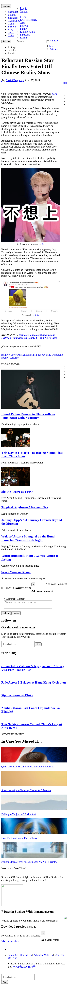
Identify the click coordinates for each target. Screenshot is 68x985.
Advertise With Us (43, 955)
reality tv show (9, 354)
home (52, 46)
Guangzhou (14, 20)
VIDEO (53, 40)
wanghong (57, 354)
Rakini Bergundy (15, 80)
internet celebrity (10, 357)
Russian (21, 354)
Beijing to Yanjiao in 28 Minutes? (18, 814)
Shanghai (13, 11)
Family (23, 28)
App (15, 958)
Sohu (44, 244)
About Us (13, 955)
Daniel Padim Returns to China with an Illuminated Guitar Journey (28, 415)
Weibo (36, 315)
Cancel (16, 613)
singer (37, 354)
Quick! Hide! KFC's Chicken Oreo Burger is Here (27, 766)
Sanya (11, 29)
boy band (46, 354)
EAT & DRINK (28, 19)
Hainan (30, 354)
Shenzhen (13, 17)
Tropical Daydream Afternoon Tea (24, 507)
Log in (23, 8)
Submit (6, 613)
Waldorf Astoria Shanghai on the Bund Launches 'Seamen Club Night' (28, 538)
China (11, 35)
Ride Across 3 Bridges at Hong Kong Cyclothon (33, 682)
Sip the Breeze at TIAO (17, 491)
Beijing (12, 14)
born (54, 93)
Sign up (24, 11)
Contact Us (26, 955)
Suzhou (6, 6)
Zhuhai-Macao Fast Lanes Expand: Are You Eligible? (29, 861)
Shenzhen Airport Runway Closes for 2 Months (26, 790)
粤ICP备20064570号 (24, 966)
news (23, 16)
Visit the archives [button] (10, 941)
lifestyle (24, 25)
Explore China (27, 31)
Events (23, 37)
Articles (53, 49)
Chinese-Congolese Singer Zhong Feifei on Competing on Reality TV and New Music (29, 336)
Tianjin (11, 23)
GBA (11, 32)
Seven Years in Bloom (16, 572)
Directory (25, 34)
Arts (22, 22)
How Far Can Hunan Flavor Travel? (20, 838)
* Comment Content (14, 598)
